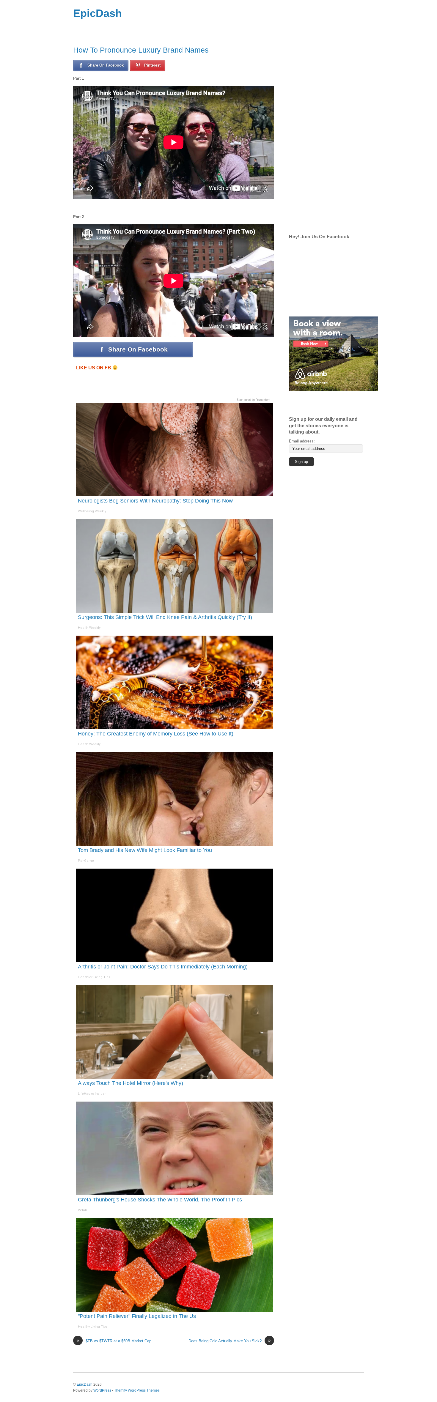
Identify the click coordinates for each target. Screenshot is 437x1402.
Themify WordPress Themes (137, 1390)
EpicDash (97, 13)
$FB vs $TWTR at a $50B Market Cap (113, 1340)
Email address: (302, 441)
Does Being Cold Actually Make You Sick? (229, 1340)
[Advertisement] (242, 15)
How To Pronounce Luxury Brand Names (141, 50)
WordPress (102, 1390)
